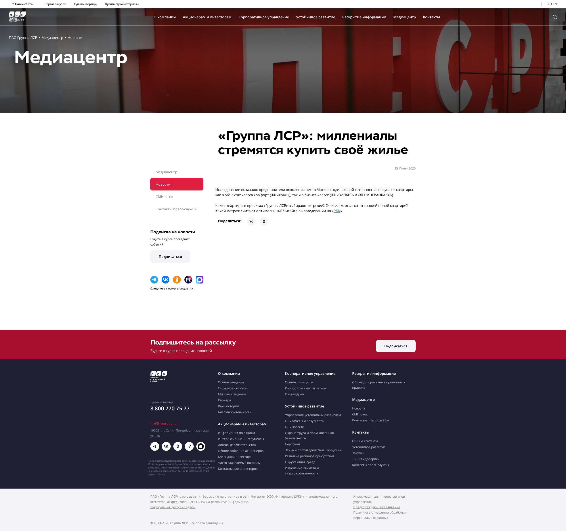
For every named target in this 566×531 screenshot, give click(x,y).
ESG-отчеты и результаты (304, 421)
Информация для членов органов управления (379, 499)
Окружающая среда (300, 462)
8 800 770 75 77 (170, 408)
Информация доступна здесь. (172, 507)
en (555, 4)
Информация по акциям (236, 433)
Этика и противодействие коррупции (313, 450)
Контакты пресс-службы (176, 209)
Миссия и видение (232, 394)
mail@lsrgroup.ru (163, 423)
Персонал (292, 444)
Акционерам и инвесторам (207, 17)
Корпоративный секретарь (306, 388)
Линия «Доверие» (365, 459)
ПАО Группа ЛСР (23, 37)
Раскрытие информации (364, 17)
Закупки (358, 453)
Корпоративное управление (264, 17)
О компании (165, 17)
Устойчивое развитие (315, 17)
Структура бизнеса (232, 388)
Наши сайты (24, 4)
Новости (75, 37)
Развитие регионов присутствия (310, 456)
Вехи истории (228, 406)
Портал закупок (55, 4)
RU (549, 4)
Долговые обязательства (237, 445)
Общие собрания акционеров (241, 451)
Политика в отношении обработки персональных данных (379, 515)
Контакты (431, 17)
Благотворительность (234, 412)
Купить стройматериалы (122, 4)
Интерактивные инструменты (241, 439)
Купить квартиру (85, 4)
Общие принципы (299, 382)
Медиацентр (404, 17)
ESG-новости (294, 427)
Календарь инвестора (235, 457)
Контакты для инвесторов (238, 468)
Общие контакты (365, 441)
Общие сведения (231, 382)
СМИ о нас (165, 196)
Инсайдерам (294, 394)
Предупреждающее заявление (376, 507)
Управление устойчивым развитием (313, 415)
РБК (337, 210)
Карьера (224, 400)
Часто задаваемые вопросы (239, 463)
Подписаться (170, 256)
